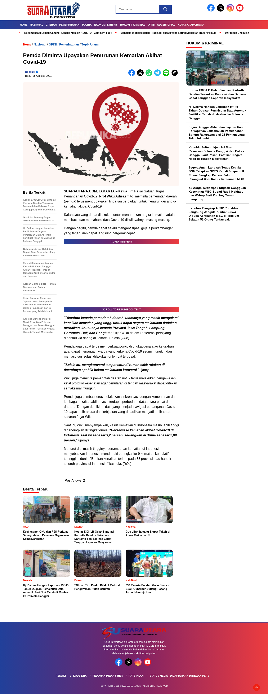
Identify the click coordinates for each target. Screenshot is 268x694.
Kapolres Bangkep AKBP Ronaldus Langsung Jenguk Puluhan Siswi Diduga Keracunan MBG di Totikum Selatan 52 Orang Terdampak (214, 213)
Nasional (36, 24)
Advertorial (166, 24)
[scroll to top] (257, 687)
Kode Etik (80, 675)
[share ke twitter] (141, 75)
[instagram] (231, 10)
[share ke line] (167, 75)
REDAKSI (61, 675)
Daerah (51, 24)
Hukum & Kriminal (132, 24)
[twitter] (221, 10)
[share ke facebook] (132, 75)
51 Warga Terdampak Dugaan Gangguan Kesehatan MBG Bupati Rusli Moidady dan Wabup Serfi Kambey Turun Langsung (217, 193)
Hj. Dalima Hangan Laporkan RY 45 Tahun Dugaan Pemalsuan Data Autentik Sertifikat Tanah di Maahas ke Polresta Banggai (217, 112)
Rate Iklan (136, 675)
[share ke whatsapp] (150, 75)
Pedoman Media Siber (108, 675)
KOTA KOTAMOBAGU (191, 24)
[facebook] (211, 10)
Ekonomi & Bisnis (106, 24)
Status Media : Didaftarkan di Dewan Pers (179, 675)
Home (23, 24)
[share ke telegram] (158, 75)
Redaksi (30, 71)
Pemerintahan (69, 24)
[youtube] (240, 10)
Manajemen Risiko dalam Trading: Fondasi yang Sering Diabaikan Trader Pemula (168, 32)
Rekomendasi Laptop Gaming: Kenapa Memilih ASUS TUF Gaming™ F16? (68, 32)
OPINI (151, 24)
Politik (87, 24)
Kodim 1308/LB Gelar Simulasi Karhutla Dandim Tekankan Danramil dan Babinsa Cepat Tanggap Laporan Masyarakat (217, 93)
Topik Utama (90, 44)
